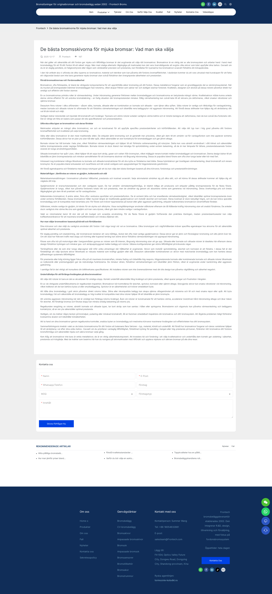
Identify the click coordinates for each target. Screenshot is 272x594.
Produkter (85, 527)
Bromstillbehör (125, 563)
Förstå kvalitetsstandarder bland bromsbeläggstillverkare (120, 452)
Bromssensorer (125, 557)
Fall (233, 446)
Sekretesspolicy (88, 557)
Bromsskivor (124, 533)
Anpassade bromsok (128, 551)
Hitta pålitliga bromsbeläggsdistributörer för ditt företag (50, 453)
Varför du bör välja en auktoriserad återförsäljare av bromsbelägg (120, 458)
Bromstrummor (125, 576)
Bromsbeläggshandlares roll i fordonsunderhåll (188, 458)
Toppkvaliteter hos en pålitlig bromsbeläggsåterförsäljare (188, 452)
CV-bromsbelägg (126, 527)
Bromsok (122, 545)
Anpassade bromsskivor (130, 539)
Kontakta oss (87, 551)
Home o (84, 520)
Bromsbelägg (124, 520)
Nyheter (225, 446)
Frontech (41, 28)
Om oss (84, 533)
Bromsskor (123, 569)
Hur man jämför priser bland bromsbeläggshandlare (52, 458)
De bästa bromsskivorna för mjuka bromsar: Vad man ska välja (83, 28)
